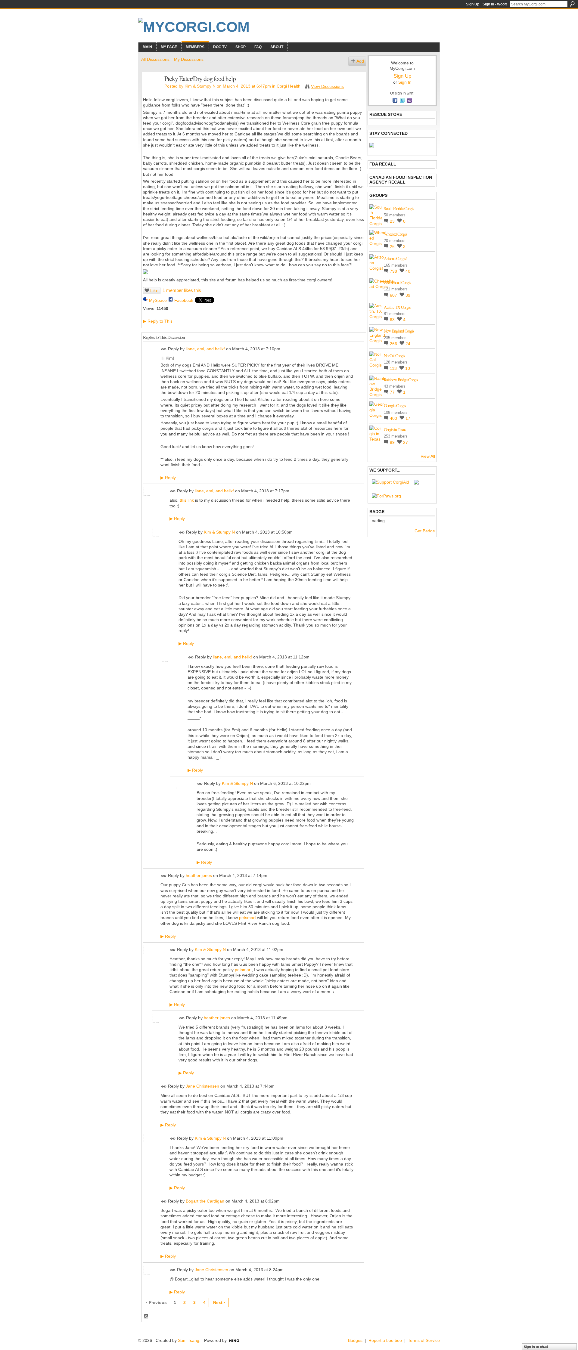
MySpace (158, 300)
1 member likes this (182, 290)
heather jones (199, 875)
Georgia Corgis (395, 405)
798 (394, 271)
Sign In (405, 82)
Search (572, 4)
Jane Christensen (202, 1086)
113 (394, 368)
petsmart (247, 917)
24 (408, 343)
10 (407, 368)
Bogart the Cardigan (205, 1201)
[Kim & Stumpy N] (151, 91)
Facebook (183, 300)
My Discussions (189, 59)
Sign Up (472, 4)
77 (393, 392)
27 (405, 442)
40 (408, 271)
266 (394, 343)
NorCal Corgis (394, 355)
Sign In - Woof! (495, 4)
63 (393, 319)
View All (428, 456)
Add (360, 61)
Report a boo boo (385, 1340)
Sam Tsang (188, 1340)
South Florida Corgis (399, 208)
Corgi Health (288, 86)
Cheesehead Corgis (397, 282)
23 (393, 221)
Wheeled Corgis (395, 234)
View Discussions (327, 86)
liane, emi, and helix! (205, 348)
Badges (355, 1340)
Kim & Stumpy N (200, 86)
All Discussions (155, 59)
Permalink (164, 349)
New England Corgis (399, 331)
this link (187, 500)
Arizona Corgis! (395, 258)
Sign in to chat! (536, 1346)
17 (408, 418)
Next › (219, 1302)
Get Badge (425, 530)
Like (154, 290)
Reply (168, 477)
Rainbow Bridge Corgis (401, 379)
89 (393, 442)
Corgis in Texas (395, 429)
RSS (146, 1316)
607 (394, 295)
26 (393, 246)
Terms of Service (424, 1340)
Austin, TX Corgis (397, 307)
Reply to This (157, 321)
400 (394, 418)
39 (408, 295)
